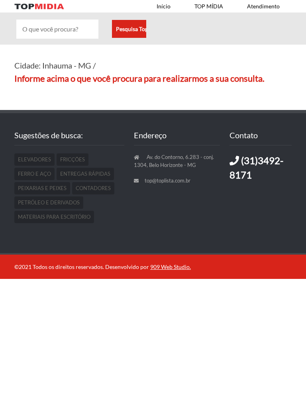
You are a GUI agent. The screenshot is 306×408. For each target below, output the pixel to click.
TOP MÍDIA (208, 6)
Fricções (72, 159)
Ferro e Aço (34, 174)
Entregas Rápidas (85, 174)
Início (164, 6)
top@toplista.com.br (167, 180)
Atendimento (263, 6)
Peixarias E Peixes (42, 188)
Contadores (93, 188)
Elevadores (34, 159)
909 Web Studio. (170, 266)
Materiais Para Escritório (54, 217)
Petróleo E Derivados (49, 202)
